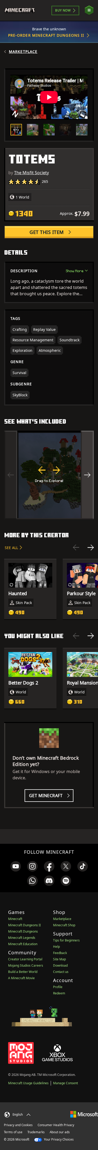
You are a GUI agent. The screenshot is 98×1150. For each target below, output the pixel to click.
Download (60, 965)
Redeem (59, 993)
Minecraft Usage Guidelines (28, 1083)
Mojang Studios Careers (25, 965)
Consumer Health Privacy (56, 1125)
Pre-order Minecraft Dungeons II (46, 35)
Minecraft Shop (64, 925)
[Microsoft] (84, 1114)
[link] (15, 866)
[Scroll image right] (87, 475)
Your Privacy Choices (58, 1139)
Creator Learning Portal (25, 959)
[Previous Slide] (76, 547)
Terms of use (13, 1132)
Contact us (60, 972)
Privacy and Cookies (18, 1125)
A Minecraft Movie (21, 978)
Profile (57, 987)
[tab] (16, 129)
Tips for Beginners (66, 940)
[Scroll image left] (10, 475)
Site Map (59, 959)
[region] (49, 475)
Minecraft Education (22, 944)
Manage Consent (65, 1083)
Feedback (60, 953)
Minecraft (15, 919)
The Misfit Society (31, 173)
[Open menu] (89, 10)
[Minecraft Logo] (21, 10)
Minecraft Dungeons (23, 931)
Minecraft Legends (21, 937)
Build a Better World (22, 972)
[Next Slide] (91, 547)
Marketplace (23, 51)
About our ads (60, 1132)
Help (56, 946)
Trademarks (36, 1132)
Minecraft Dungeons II (24, 925)
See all (11, 547)
